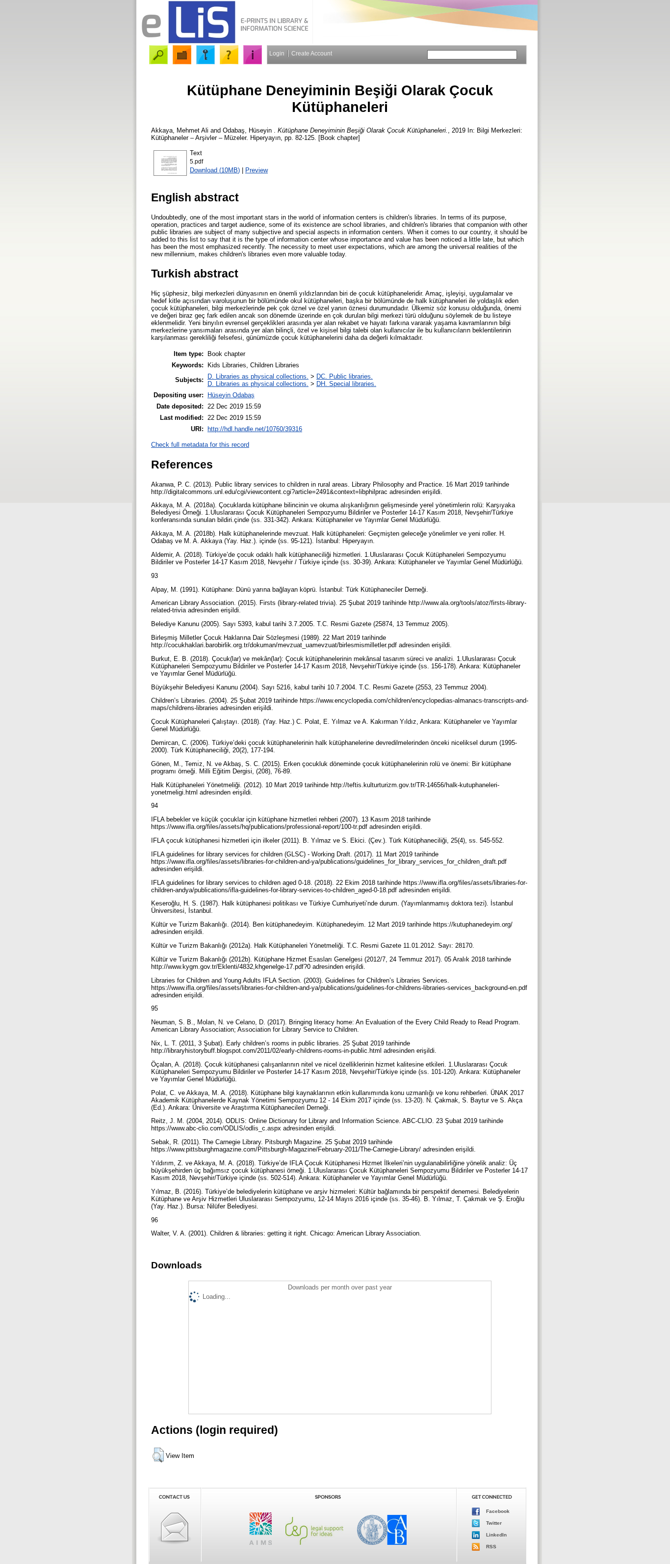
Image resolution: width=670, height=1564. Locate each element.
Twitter (493, 1523)
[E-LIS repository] (224, 41)
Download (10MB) (215, 170)
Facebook (497, 1511)
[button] (158, 1455)
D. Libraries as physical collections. (258, 376)
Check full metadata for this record (200, 444)
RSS (490, 1546)
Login (276, 53)
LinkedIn (496, 1534)
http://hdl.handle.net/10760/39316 (254, 429)
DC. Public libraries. (344, 376)
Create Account (311, 53)
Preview (256, 170)
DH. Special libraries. (346, 383)
